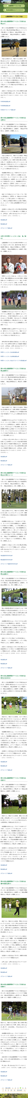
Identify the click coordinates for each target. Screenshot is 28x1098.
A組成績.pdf (4, 220)
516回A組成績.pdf (5, 101)
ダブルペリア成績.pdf (6, 228)
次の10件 (19, 1090)
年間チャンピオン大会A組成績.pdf (10, 352)
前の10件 (8, 1088)
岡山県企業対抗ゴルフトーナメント (14, 10)
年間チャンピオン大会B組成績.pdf (10, 356)
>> (24, 1090)
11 (14, 1090)
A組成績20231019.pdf (6, 555)
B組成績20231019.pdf (6, 559)
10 (11, 1090)
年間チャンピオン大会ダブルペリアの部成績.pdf (13, 360)
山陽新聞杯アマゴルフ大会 (14, 5)
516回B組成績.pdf (5, 105)
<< (3, 1088)
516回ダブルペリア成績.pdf (8, 109)
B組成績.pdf (4, 224)
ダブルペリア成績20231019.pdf (9, 564)
